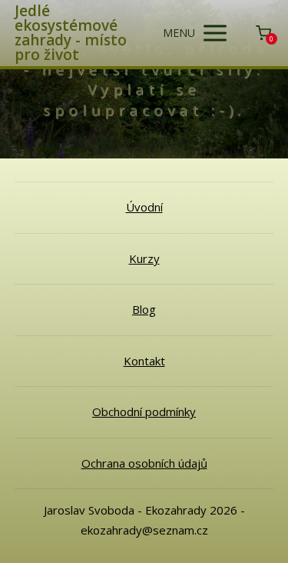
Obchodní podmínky (144, 411)
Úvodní (144, 207)
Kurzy (144, 258)
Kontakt (144, 360)
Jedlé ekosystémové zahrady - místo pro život (71, 33)
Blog (144, 309)
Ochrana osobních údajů (144, 463)
